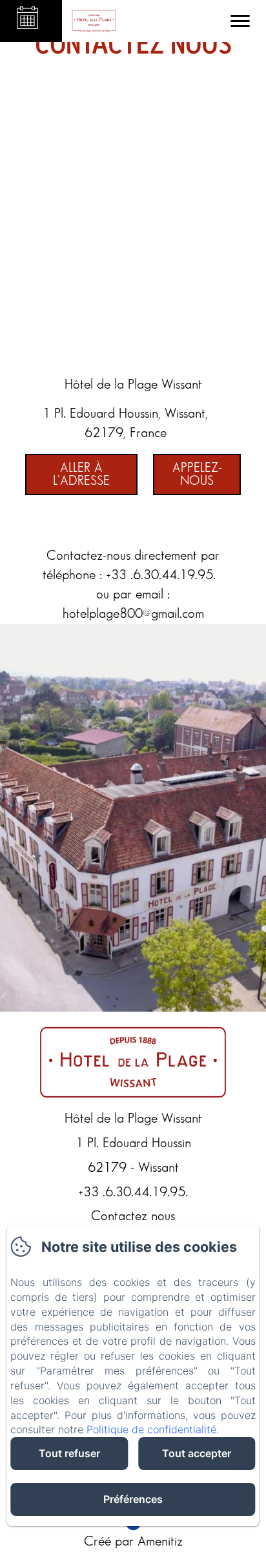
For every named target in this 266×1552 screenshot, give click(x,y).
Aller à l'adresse (81, 474)
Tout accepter (196, 1453)
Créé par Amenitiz (133, 1541)
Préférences (133, 1499)
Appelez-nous (197, 474)
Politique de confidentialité (151, 1429)
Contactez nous (133, 1216)
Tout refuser (69, 1453)
